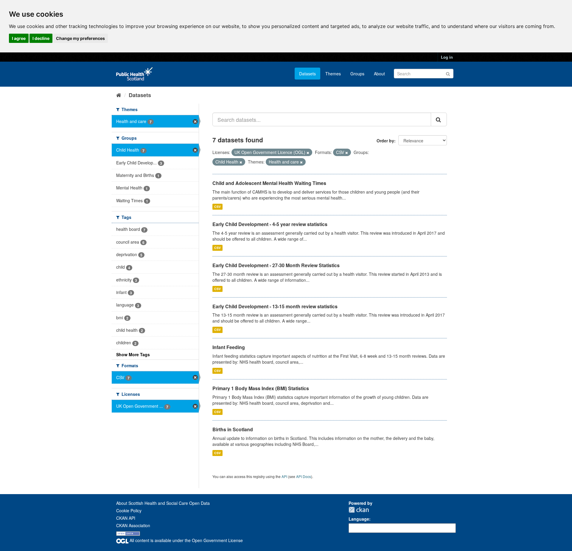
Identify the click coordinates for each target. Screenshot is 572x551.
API (284, 476)
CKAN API (125, 518)
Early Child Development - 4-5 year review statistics (269, 224)
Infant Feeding (228, 347)
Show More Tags (133, 354)
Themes (333, 74)
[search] (439, 119)
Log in (447, 57)
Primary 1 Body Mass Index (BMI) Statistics (260, 388)
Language (359, 519)
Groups (357, 74)
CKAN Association (133, 525)
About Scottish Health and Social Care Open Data (163, 503)
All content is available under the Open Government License (185, 540)
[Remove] (308, 152)
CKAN (359, 510)
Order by (385, 141)
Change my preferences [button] (80, 38)
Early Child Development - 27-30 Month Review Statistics (276, 265)
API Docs (303, 476)
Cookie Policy (129, 510)
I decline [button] (40, 38)
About (379, 74)
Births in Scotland (232, 429)
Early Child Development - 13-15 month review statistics (275, 306)
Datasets (307, 74)
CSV (217, 206)
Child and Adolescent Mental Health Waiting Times (269, 183)
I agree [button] (19, 38)
